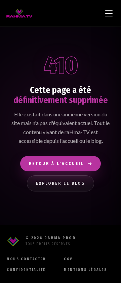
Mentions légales (85, 270)
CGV (68, 259)
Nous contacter (26, 259)
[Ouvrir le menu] (109, 13)
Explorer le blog (60, 183)
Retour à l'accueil (56, 163)
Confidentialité (26, 270)
